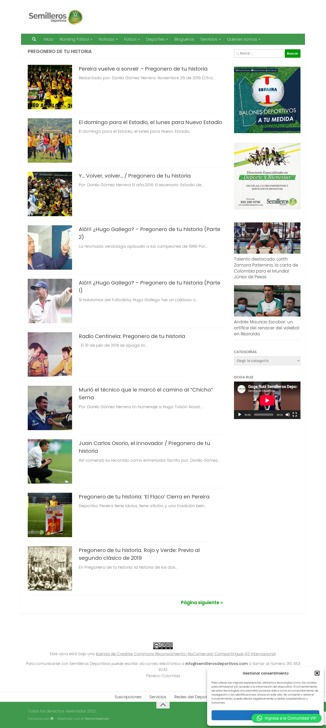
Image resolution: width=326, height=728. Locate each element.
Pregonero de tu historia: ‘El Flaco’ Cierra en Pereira (144, 496)
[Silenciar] (287, 414)
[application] (267, 400)
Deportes (155, 39)
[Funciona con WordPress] (52, 718)
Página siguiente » (202, 602)
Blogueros (184, 39)
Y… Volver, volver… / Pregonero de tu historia (135, 175)
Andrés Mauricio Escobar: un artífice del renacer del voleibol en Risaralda (266, 328)
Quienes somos (242, 39)
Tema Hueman (97, 718)
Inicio (48, 39)
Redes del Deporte (192, 697)
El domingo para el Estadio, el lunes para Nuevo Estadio (150, 122)
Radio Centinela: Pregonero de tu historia (132, 336)
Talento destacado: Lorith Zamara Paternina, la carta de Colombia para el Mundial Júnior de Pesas (266, 268)
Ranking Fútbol (74, 39)
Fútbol (130, 39)
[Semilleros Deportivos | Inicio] (55, 17)
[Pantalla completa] (295, 414)
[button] (317, 673)
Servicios (208, 39)
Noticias (106, 39)
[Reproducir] (240, 414)
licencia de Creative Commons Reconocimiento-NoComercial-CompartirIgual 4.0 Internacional (186, 654)
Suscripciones (128, 697)
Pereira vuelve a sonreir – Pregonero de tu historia (143, 68)
